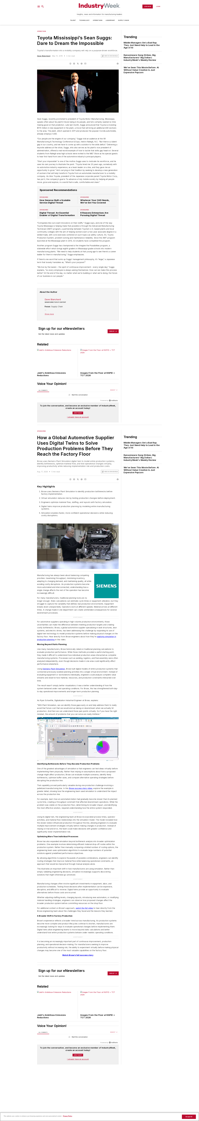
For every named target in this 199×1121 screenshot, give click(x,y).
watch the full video (84, 908)
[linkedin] (74, 64)
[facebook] (70, 64)
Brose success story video (80, 788)
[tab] (43, 390)
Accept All (189, 1116)
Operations (97, 20)
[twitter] (78, 64)
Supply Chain (123, 20)
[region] (78, 395)
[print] (118, 64)
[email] (85, 64)
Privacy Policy (67, 1116)
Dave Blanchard (43, 56)
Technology (84, 20)
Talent (73, 20)
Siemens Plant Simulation (54, 669)
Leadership (110, 20)
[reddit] (82, 64)
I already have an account (78, 417)
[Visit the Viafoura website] (113, 400)
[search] (42, 6)
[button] (38, 6)
